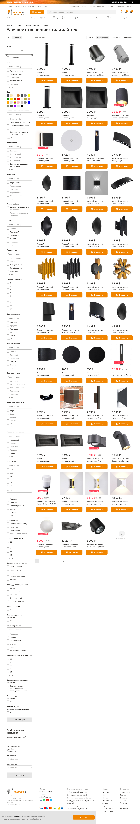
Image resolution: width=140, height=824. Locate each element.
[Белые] (15, 95)
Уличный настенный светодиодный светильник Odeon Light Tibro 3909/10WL (122, 502)
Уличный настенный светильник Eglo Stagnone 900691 (45, 331)
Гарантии (109, 6)
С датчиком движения (19, 125)
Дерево (13, 417)
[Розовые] (18, 102)
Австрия (13, 499)
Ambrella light (15, 322)
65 (11, 545)
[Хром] (18, 106)
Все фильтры (19, 719)
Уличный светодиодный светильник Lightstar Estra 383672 (70, 116)
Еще (8, 87)
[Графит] (22, 95)
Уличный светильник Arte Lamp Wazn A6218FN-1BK (70, 331)
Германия (14, 512)
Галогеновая (15, 530)
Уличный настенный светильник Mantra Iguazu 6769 (70, 545)
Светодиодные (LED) (18, 523)
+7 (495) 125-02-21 (13, 6)
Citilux (12, 335)
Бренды (83, 6)
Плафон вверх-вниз (18, 576)
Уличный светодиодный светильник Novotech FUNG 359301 (45, 245)
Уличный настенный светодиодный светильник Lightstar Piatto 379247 (95, 245)
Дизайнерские (16, 268)
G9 (11, 482)
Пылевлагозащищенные (20, 122)
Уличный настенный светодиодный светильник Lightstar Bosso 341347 (120, 245)
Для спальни (15, 151)
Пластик (13, 450)
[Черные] (22, 106)
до (22, 50)
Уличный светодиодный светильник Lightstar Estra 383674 (95, 116)
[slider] (6, 55)
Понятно (83, 817)
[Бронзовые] (18, 95)
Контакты (129, 6)
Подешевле (115, 37)
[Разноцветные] (15, 102)
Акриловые (15, 182)
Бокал (12, 261)
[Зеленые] (8, 99)
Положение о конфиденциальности (18, 806)
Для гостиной (15, 154)
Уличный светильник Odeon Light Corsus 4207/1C (120, 459)
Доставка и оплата (96, 6)
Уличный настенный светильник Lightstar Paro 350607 (95, 73)
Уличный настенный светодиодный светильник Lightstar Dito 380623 (95, 288)
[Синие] (29, 102)
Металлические (16, 196)
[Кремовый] (22, 99)
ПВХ (11, 424)
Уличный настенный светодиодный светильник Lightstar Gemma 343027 (95, 202)
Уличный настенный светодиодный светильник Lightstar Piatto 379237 (120, 331)
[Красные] (18, 99)
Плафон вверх (16, 566)
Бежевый (14, 355)
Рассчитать (19, 775)
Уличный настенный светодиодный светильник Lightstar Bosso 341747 (70, 288)
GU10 (12, 476)
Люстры (105, 792)
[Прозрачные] (11, 102)
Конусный (14, 271)
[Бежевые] (11, 95)
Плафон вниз (15, 570)
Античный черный (17, 384)
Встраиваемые (16, 74)
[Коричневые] (15, 99)
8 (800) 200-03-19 (27, 6)
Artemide (14, 332)
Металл (13, 420)
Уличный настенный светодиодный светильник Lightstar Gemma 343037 (120, 159)
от (9, 50)
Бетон (12, 414)
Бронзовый (14, 358)
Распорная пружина (18, 650)
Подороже (127, 37)
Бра (103, 795)
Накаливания (15, 527)
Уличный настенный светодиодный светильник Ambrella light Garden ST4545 (45, 159)
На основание (15, 640)
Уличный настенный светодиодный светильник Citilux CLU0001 (95, 416)
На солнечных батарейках (20, 129)
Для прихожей (16, 157)
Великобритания (17, 505)
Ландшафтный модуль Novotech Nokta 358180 (46, 502)
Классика (14, 242)
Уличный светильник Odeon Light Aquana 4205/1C (120, 116)
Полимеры (14, 446)
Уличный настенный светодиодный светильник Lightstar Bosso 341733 (45, 288)
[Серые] (25, 102)
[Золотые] (11, 99)
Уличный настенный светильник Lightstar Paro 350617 (95, 545)
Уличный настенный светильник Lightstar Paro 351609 (120, 73)
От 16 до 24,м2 (16, 595)
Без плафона (15, 258)
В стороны (14, 573)
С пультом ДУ (15, 119)
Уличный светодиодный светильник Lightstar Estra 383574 (70, 459)
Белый (13, 352)
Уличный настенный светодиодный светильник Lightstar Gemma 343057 (120, 202)
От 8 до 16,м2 (15, 591)
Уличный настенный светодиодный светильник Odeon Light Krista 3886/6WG (97, 502)
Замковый (14, 235)
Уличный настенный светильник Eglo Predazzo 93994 (120, 416)
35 (11, 659)
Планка (13, 637)
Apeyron (13, 325)
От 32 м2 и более (17, 601)
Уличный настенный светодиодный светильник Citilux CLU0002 (70, 416)
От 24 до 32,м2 (16, 598)
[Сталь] (8, 106)
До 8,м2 (13, 588)
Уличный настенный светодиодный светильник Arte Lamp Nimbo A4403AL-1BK (71, 374)
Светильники (108, 808)
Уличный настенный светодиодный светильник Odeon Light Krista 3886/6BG (71, 502)
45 (11, 662)
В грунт (13, 644)
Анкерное (14, 634)
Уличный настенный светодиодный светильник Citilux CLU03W (45, 416)
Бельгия (13, 502)
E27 (11, 469)
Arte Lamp (14, 329)
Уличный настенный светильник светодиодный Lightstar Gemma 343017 (96, 331)
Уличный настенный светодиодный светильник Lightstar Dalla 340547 (70, 202)
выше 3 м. (12, 751)
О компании (74, 6)
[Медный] (29, 99)
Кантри (13, 238)
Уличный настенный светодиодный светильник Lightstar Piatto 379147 (45, 202)
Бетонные (14, 189)
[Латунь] (25, 99)
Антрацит (14, 381)
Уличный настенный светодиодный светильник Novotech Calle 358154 (95, 459)
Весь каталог (107, 811)
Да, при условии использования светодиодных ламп (18, 688)
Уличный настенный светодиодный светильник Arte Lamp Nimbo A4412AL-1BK (96, 374)
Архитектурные (16, 71)
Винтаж (13, 229)
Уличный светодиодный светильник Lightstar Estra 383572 (45, 459)
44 (11, 552)
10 (11, 302)
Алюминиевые (16, 186)
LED (11, 473)
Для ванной (15, 160)
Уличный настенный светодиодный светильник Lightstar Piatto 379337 (70, 245)
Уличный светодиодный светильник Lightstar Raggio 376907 (70, 73)
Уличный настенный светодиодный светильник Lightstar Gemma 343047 (45, 374)
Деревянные (15, 192)
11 (11, 306)
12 (11, 309)
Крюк (12, 647)
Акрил (12, 410)
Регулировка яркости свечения (19, 214)
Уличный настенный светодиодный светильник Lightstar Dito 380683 (120, 288)
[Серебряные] (22, 102)
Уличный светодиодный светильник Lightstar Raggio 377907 (45, 116)
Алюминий (14, 440)
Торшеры (106, 806)
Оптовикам (119, 6)
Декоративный (16, 265)
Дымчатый (14, 365)
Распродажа (15, 57)
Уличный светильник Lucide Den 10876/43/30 (121, 374)
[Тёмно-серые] (11, 106)
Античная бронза (17, 388)
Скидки (91, 37)
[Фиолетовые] (15, 106)
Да (11, 621)
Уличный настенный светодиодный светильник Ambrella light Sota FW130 (45, 545)
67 (11, 555)
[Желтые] (29, 95)
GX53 (12, 479)
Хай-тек (16, 37)
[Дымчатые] (25, 95)
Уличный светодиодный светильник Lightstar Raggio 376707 (45, 73)
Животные (14, 610)
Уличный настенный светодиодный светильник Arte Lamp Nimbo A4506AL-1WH (71, 159)
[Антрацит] (8, 95)
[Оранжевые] (8, 102)
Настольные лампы (107, 801)
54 (11, 548)
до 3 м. (11, 749)
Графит (13, 361)
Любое (13, 579)
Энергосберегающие (18, 533)
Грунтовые (14, 77)
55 (11, 542)
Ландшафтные (16, 80)
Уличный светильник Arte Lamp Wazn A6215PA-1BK (95, 159)
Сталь (12, 453)
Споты (105, 798)
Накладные (14, 84)
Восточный (14, 232)
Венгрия (13, 509)
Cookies (18, 816)
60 (11, 669)
